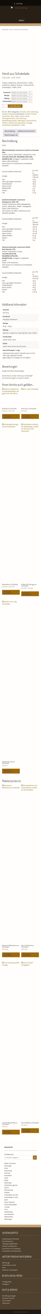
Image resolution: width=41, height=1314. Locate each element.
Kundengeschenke (8, 118)
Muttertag (34, 112)
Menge (6, 95)
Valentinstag (12, 114)
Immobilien (8, 1175)
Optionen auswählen (8, 416)
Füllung (7, 98)
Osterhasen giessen (11, 1185)
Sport (6, 1200)
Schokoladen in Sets (11, 1197)
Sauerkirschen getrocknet (17, 123)
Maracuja (23, 118)
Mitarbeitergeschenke (9, 121)
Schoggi (29, 123)
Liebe (11, 29)
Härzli (17, 116)
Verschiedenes (9, 1214)
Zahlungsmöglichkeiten (10, 1244)
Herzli (27, 116)
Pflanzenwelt (8, 1190)
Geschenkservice (7, 1241)
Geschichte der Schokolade (11, 1249)
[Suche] (35, 1157)
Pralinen (5, 114)
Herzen (22, 116)
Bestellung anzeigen (9, 1296)
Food (6, 1168)
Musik (6, 1180)
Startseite (5, 29)
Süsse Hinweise (9, 1202)
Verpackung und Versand (10, 1239)
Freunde (33, 114)
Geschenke (6, 116)
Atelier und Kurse (10, 1163)
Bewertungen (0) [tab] (11, 135)
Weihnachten (8, 1217)
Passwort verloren (8, 1298)
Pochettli (6, 92)
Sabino (20, 1312)
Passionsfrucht (31, 121)
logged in (14, 378)
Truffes (22, 125)
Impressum (6, 1303)
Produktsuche (9, 1154)
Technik (6, 1207)
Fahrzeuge (7, 1166)
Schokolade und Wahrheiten (11, 1251)
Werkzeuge (8, 1219)
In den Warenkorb (15, 106)
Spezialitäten (15, 125)
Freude (27, 114)
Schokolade (7, 101)
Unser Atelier (6, 1301)
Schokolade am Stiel (11, 1195)
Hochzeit (23, 112)
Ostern (6, 1188)
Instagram (5, 1284)
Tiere (6, 1209)
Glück (12, 116)
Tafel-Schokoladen (10, 1205)
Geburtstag (8, 1171)
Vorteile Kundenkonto (9, 1246)
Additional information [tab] (26, 131)
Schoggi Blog (6, 1282)
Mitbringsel (21, 121)
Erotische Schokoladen (10, 1270)
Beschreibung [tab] (10, 131)
